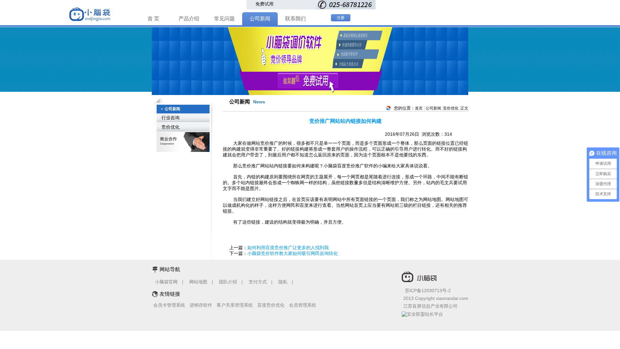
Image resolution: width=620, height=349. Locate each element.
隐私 (283, 281)
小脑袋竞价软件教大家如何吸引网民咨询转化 (292, 253)
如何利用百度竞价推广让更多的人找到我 (288, 247)
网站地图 (198, 281)
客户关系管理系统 (235, 305)
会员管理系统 (302, 305)
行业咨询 (170, 117)
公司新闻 (260, 18)
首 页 (153, 18)
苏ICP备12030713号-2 (428, 290)
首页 (419, 108)
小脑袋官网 (166, 281)
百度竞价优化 (270, 305)
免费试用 (264, 3)
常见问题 (224, 18)
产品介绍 (189, 18)
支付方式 (258, 281)
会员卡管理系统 (169, 305)
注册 (341, 18)
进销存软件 (201, 305)
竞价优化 (170, 127)
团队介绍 (228, 281)
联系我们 (295, 18)
